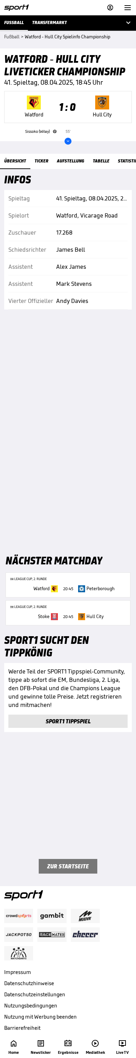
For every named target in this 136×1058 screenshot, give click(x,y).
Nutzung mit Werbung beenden (40, 1016)
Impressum (17, 972)
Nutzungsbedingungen (30, 1005)
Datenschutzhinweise (29, 983)
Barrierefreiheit (22, 1028)
